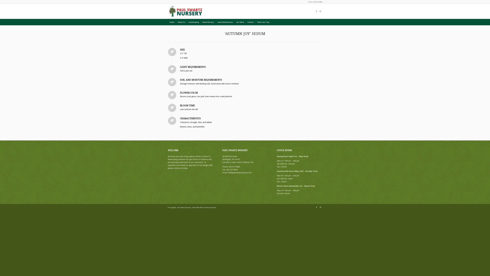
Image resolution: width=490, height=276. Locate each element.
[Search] (320, 22)
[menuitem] (172, 22)
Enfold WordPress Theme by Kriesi (204, 207)
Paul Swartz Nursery (184, 207)
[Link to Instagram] (320, 11)
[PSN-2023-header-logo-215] (186, 11)
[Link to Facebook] (316, 11)
